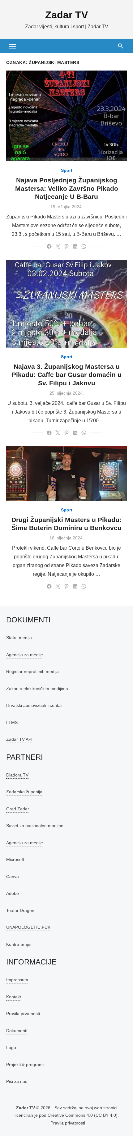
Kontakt (13, 996)
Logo (11, 1047)
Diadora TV (17, 774)
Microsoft (15, 859)
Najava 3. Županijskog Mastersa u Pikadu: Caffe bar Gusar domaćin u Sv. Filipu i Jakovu (67, 375)
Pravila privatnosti (67, 1122)
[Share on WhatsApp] (84, 246)
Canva (12, 876)
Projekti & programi (25, 1064)
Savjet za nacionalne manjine (34, 825)
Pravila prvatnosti (23, 1013)
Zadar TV (66, 15)
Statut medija (19, 637)
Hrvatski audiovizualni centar (34, 705)
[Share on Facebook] (49, 246)
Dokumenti (16, 1030)
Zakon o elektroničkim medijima (37, 688)
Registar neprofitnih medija (32, 671)
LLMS (12, 722)
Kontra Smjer (19, 944)
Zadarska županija (24, 791)
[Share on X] (58, 246)
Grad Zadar (17, 808)
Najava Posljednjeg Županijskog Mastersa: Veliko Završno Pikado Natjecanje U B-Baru (66, 188)
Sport (66, 170)
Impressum (17, 979)
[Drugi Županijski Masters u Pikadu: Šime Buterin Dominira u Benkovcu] (66, 473)
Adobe (12, 893)
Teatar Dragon (20, 910)
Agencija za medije (24, 654)
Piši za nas (16, 1081)
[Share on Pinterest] (66, 246)
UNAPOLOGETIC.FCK (28, 927)
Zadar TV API (19, 739)
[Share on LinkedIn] (75, 246)
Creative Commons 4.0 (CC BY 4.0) (83, 1115)
